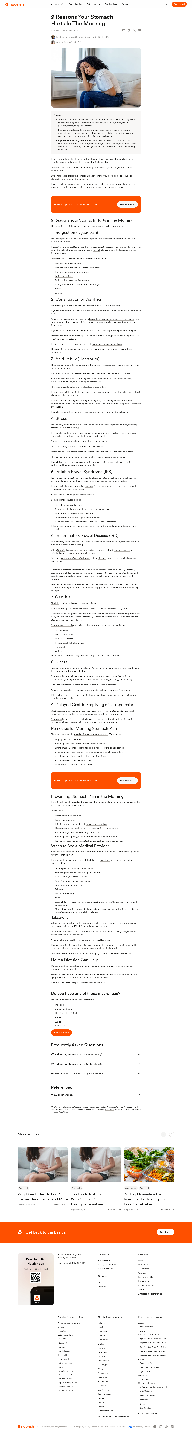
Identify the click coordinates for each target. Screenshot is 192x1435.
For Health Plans (146, 1285)
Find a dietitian (58, 982)
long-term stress (75, 433)
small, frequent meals (72, 815)
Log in (164, 4)
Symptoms (56, 378)
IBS (52, 478)
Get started (179, 4)
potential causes (65, 499)
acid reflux (120, 238)
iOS (100, 1281)
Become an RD (145, 1277)
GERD (97, 373)
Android (102, 1286)
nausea (96, 679)
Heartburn (56, 365)
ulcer (56, 668)
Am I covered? (105, 1260)
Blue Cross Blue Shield (66, 1013)
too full (96, 250)
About (141, 1289)
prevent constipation (96, 824)
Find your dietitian (107, 1264)
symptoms (104, 478)
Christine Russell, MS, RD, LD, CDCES (93, 37)
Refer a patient (105, 1268)
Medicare (59, 1004)
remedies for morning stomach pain (91, 734)
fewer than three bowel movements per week (111, 319)
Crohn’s (61, 550)
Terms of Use (97, 1427)
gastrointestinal (80, 513)
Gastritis (55, 603)
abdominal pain (88, 684)
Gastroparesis (58, 710)
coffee (77, 267)
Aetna (58, 1017)
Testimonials (144, 1268)
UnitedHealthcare (63, 1009)
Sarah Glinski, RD (72, 42)
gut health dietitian (83, 974)
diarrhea (77, 305)
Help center (144, 1264)
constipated (65, 310)
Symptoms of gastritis (62, 625)
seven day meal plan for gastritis (85, 655)
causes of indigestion (86, 258)
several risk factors (70, 387)
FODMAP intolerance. (107, 521)
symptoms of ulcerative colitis (75, 569)
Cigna (58, 1021)
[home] (14, 4)
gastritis (75, 613)
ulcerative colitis (112, 541)
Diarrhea (55, 335)
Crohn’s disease (92, 541)
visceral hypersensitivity (77, 457)
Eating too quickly (64, 276)
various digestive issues (101, 247)
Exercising (60, 820)
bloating (89, 486)
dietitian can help (90, 587)
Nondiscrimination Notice (115, 1427)
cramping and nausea (113, 335)
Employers (143, 1281)
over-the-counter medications (107, 344)
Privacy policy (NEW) (81, 1427)
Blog (140, 1260)
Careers (142, 1273)
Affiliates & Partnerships (150, 1293)
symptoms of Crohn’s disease (75, 558)
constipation (62, 305)
